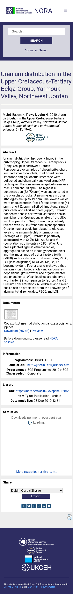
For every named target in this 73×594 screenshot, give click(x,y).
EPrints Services (12, 587)
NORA (43, 11)
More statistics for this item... (36, 472)
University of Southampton (41, 587)
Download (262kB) (16, 331)
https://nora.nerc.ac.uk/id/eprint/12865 (42, 391)
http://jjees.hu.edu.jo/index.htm (48, 365)
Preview (37, 331)
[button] (69, 517)
